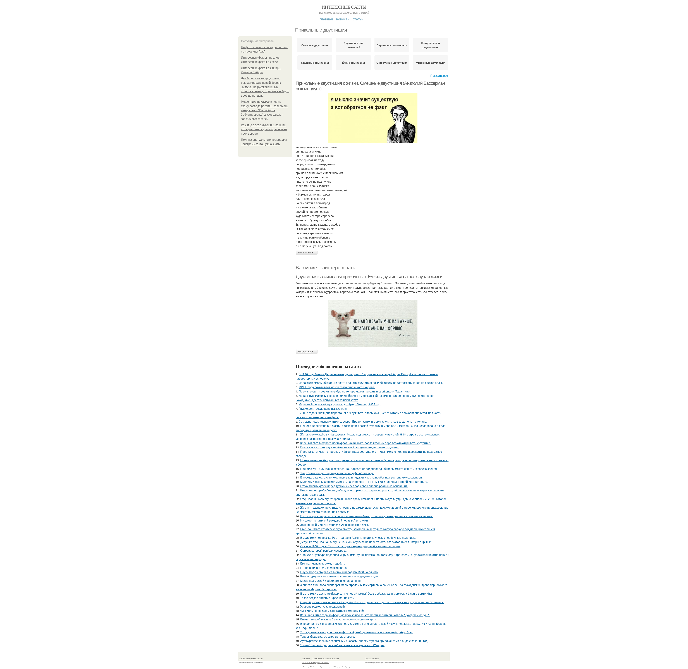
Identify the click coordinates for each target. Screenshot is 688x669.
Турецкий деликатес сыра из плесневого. (327, 636)
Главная (326, 19)
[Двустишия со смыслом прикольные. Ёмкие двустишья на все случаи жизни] (373, 323)
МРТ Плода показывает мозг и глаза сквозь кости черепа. (337, 387)
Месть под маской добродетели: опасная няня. (331, 580)
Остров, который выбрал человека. (323, 550)
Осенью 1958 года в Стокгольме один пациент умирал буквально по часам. (350, 546)
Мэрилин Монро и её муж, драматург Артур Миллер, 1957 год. (340, 404)
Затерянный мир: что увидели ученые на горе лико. (334, 525)
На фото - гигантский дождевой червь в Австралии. (334, 520)
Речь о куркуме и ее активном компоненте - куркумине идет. (339, 576)
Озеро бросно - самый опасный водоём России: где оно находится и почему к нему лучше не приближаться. (372, 602)
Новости (342, 19)
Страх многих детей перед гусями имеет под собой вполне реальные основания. (354, 486)
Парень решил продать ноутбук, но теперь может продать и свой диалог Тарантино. (354, 391)
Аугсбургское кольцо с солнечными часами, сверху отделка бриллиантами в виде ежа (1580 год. (364, 641)
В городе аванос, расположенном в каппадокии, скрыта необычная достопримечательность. (361, 477)
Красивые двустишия (315, 62)
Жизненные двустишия (430, 62)
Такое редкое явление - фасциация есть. (327, 598)
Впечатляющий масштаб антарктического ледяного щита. (338, 619)
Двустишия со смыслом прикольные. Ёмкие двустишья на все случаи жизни (369, 276)
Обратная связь (372, 658)
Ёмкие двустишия (353, 62)
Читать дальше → (307, 252)
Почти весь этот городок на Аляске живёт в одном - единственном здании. (349, 447)
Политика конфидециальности (315, 662)
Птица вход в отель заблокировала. (323, 568)
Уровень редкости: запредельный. (322, 606)
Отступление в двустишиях (430, 45)
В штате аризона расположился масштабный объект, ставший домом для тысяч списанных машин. (366, 516)
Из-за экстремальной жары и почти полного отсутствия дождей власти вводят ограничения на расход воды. (371, 383)
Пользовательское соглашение (325, 658)
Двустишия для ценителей (353, 45)
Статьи (358, 19)
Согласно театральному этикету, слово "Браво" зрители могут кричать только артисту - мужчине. (363, 421)
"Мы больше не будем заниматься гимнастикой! (332, 611)
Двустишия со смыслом (392, 45)
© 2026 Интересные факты (250, 658)
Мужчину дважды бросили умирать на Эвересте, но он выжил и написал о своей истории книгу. (364, 482)
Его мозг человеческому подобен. (322, 563)
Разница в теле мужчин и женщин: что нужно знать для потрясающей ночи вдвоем (264, 129)
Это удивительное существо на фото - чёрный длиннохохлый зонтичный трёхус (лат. (356, 632)
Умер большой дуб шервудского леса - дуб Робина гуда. (337, 473)
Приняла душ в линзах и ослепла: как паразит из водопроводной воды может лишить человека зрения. (369, 469)
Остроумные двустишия (391, 62)
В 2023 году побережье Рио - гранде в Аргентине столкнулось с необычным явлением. (358, 537)
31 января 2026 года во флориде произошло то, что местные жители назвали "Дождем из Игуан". (365, 615)
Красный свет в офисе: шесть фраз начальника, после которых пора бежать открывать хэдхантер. (365, 443)
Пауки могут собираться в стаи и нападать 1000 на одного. (339, 572)
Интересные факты (344, 7)
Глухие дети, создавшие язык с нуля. (323, 408)
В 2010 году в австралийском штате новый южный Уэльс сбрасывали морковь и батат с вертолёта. (366, 593)
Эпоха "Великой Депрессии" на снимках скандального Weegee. (342, 645)
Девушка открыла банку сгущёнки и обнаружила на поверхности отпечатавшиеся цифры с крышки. (366, 542)
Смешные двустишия (314, 45)
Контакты (306, 658)
